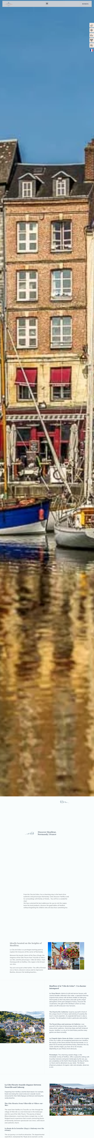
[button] (47, 3)
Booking (85, 4)
